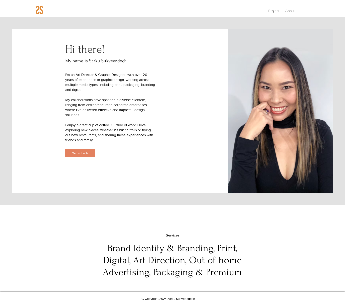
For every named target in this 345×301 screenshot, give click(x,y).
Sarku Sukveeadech (181, 298)
